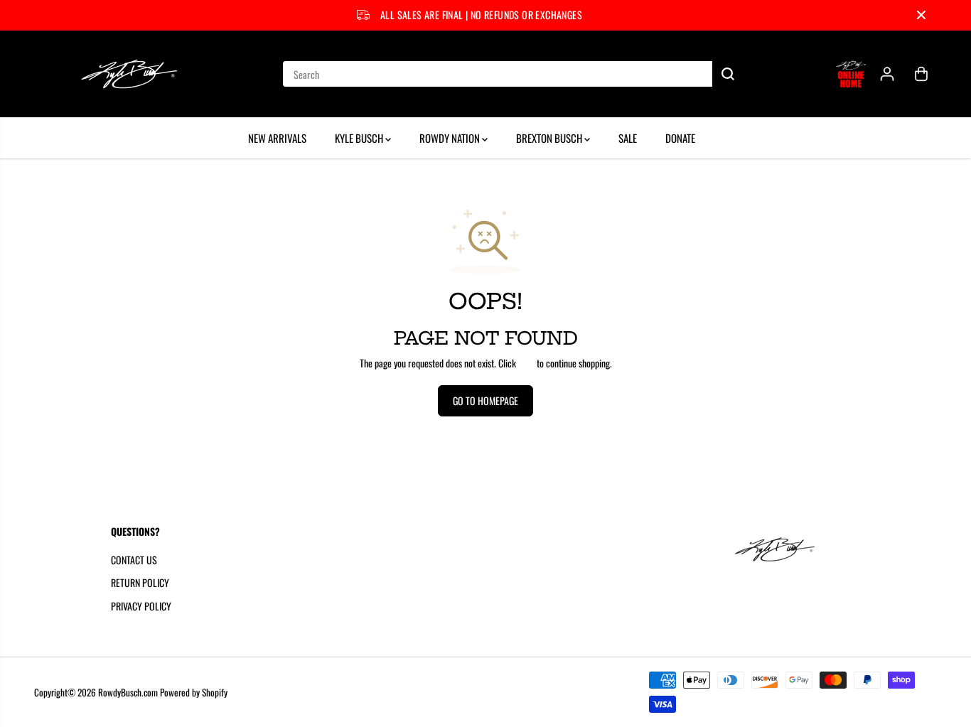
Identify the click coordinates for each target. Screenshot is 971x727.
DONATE (680, 138)
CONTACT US (134, 559)
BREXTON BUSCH (550, 138)
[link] (791, 549)
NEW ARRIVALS (277, 138)
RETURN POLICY (140, 582)
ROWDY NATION (450, 138)
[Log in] (887, 74)
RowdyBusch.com (128, 692)
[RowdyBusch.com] (130, 74)
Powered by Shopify (193, 692)
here (526, 362)
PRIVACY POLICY (141, 605)
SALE (627, 138)
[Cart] (921, 74)
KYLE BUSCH (360, 138)
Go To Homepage (485, 400)
